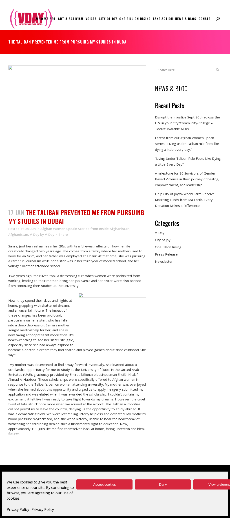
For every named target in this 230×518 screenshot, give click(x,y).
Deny (163, 484)
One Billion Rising (168, 247)
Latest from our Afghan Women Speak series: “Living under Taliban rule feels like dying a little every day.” (187, 144)
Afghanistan (18, 234)
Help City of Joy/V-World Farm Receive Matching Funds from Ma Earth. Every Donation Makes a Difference (185, 200)
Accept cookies (104, 484)
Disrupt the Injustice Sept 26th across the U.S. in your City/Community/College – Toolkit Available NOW (187, 123)
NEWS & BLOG (171, 88)
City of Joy (162, 240)
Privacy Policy (18, 509)
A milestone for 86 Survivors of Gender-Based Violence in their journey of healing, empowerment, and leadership (187, 179)
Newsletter (164, 261)
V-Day (34, 234)
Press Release (166, 254)
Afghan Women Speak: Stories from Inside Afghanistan (84, 228)
